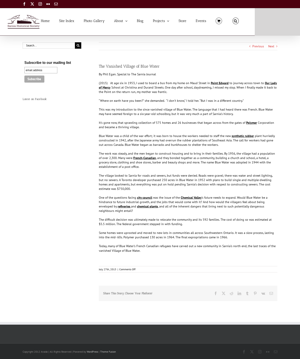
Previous (258, 46)
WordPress (92, 351)
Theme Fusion (108, 351)
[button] (236, 20)
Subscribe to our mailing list (47, 63)
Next (271, 46)
